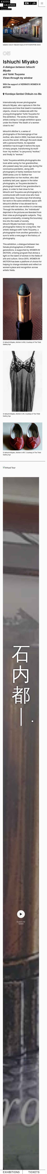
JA (34, 3)
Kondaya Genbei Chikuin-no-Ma (23, 94)
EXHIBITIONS (11, 1172)
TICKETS (34, 1172)
